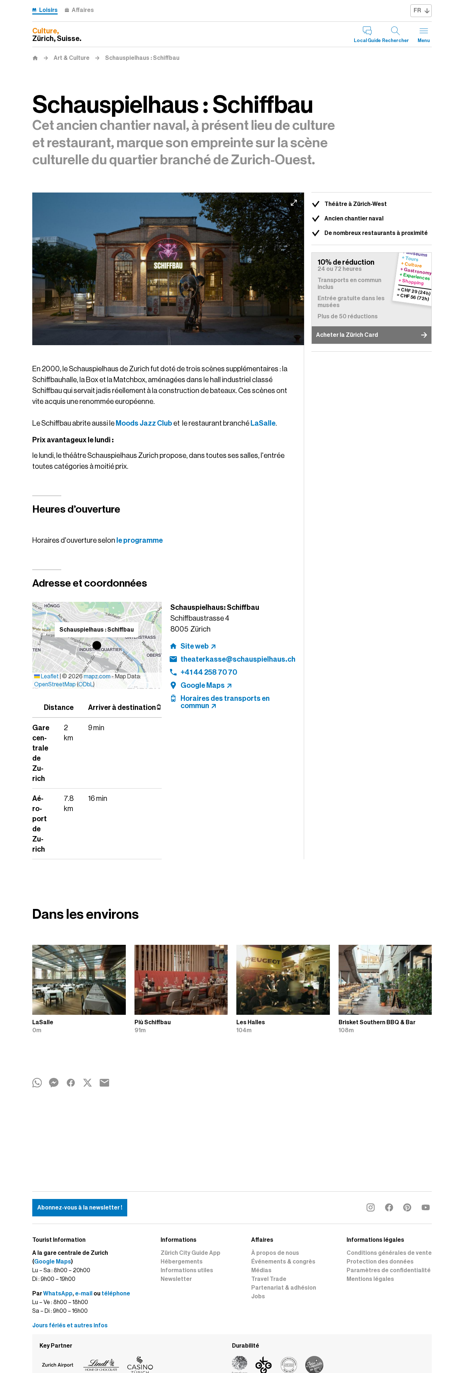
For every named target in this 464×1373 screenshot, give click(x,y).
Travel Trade (268, 1279)
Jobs (258, 1296)
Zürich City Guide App (190, 1253)
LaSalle (263, 423)
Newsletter (176, 1279)
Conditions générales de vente (389, 1253)
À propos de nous (275, 1253)
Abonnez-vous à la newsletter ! (79, 1208)
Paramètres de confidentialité (389, 1270)
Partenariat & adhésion (283, 1288)
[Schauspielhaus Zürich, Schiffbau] (168, 269)
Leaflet (49, 676)
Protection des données (380, 1262)
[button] (96, 645)
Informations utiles (187, 1270)
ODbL (85, 684)
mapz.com (98, 676)
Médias (261, 1270)
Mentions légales (370, 1279)
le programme (139, 540)
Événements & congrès (283, 1262)
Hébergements (182, 1262)
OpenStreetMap (55, 684)
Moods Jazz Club (144, 423)
